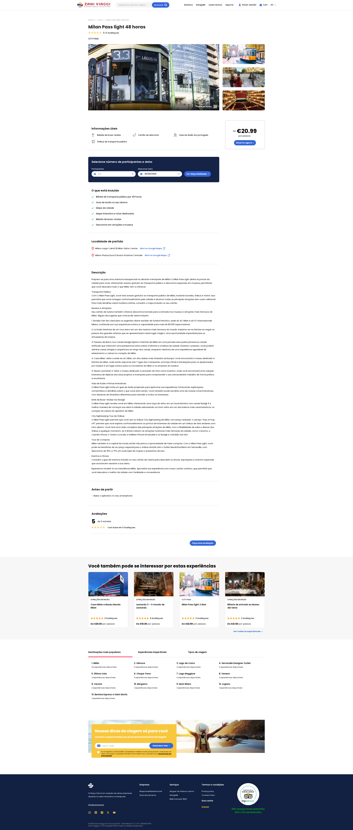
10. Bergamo (140, 684)
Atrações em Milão (100, 599)
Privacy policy (208, 791)
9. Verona (97, 684)
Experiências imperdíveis (152, 652)
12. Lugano (224, 684)
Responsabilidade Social (151, 791)
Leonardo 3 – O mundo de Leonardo (150, 606)
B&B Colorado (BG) (178, 799)
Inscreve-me (160, 745)
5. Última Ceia (99, 673)
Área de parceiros (148, 795)
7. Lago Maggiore (185, 673)
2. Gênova (139, 663)
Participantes (98, 169)
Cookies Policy (208, 795)
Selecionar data (145, 169)
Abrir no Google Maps (151, 248)
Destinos (188, 5)
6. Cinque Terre (142, 673)
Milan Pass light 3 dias (194, 604)
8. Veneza (224, 673)
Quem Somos (215, 5)
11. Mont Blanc (183, 684)
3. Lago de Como (185, 663)
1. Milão (95, 663)
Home (91, 20)
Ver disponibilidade (196, 174)
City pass (93, 38)
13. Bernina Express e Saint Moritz (109, 694)
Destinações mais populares (104, 652)
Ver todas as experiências (247, 631)
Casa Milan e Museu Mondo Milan (106, 606)
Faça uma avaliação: (203, 543)
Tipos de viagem (197, 652)
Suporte (229, 5)
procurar (158, 4)
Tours (99, 20)
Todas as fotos (204, 106)
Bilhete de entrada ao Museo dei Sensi (243, 606)
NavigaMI (200, 5)
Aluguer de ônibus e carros (182, 791)
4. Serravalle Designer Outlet (235, 663)
